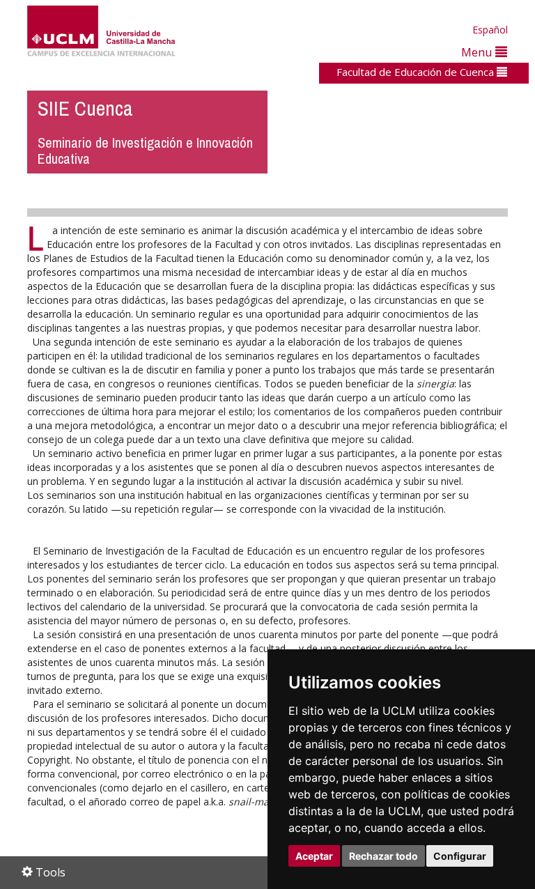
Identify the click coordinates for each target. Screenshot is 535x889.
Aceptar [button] (314, 856)
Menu (478, 52)
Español (490, 29)
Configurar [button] (459, 856)
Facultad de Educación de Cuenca (416, 72)
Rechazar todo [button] (383, 856)
